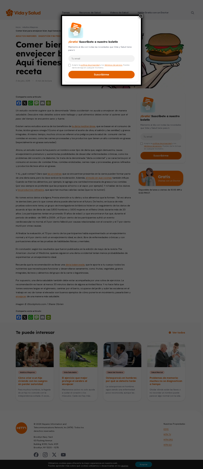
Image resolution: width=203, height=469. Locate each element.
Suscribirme (101, 74)
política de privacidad (90, 65)
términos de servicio (113, 65)
